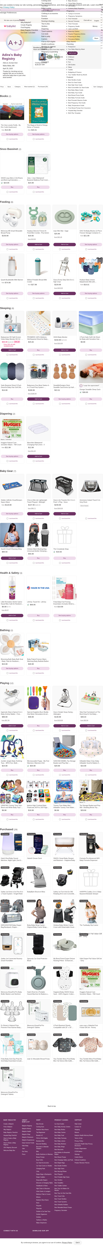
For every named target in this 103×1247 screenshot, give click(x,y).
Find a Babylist (8, 1126)
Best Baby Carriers (60, 1132)
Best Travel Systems (61, 1202)
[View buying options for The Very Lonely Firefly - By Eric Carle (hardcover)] (12, 111)
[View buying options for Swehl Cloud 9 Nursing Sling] (12, 535)
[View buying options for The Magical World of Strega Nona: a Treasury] (38, 111)
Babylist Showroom (27, 1137)
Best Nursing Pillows (61, 1171)
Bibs (37, 1151)
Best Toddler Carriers (61, 1185)
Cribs (37, 1171)
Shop (38, 1120)
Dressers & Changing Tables (44, 1183)
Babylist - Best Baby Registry (10, 26)
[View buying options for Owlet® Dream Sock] (38, 844)
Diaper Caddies (40, 1177)
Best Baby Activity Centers (62, 1126)
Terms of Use (78, 1138)
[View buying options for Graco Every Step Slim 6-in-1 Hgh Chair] (65, 266)
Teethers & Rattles (41, 1220)
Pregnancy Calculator (61, 1210)
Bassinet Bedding (41, 1144)
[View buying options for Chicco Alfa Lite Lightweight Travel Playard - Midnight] (38, 486)
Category (18, 86)
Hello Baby (25, 1145)
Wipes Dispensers (41, 1223)
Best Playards (59, 1174)
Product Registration (81, 1148)
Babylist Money (26, 1128)
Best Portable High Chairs (62, 1177)
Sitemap (77, 1154)
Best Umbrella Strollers (61, 1204)
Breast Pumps (40, 1157)
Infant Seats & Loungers (43, 1191)
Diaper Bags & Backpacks (44, 1174)
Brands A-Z (39, 1135)
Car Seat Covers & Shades (44, 1165)
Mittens (38, 1197)
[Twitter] (23, 1235)
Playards (38, 1205)
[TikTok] (5, 1235)
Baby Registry (10, 1120)
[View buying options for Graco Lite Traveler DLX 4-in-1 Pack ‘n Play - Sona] (65, 486)
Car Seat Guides (59, 1124)
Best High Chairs (59, 1168)
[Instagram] (9, 1235)
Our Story (25, 1151)
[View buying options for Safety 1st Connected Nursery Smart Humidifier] (12, 945)
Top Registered (40, 1132)
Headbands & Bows (42, 1185)
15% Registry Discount (10, 1147)
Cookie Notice (79, 1157)
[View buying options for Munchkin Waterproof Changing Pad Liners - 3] (38, 429)
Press (23, 1154)
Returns (77, 1132)
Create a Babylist (9, 1124)
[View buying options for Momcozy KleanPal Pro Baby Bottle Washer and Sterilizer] (12, 978)
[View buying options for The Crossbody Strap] (65, 535)
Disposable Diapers (41, 1180)
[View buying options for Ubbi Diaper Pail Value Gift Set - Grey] (91, 945)
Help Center (78, 1124)
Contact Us (78, 1126)
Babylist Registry (27, 1125)
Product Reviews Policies (82, 1163)
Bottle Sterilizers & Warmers (44, 1154)
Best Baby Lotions (60, 1141)
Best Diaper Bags (60, 1163)
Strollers (38, 1217)
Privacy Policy (8, 7)
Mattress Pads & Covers (43, 1194)
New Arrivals (39, 1124)
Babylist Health (26, 1131)
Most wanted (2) (29, 86)
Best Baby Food (59, 1135)
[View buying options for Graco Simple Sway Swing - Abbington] (65, 698)
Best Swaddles (59, 1183)
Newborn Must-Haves (42, 1129)
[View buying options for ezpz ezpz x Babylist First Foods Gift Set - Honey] (91, 1011)
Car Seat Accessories (42, 1163)
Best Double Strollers (61, 1165)
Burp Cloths (39, 1160)
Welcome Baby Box (9, 1150)
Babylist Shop (26, 1134)
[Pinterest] (18, 1235)
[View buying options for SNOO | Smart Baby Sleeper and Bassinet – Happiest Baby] (65, 844)
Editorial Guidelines (80, 1160)
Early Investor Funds (28, 1143)
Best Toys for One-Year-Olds (63, 1193)
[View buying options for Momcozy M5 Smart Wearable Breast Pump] (12, 217)
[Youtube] (27, 1235)
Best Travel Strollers (60, 1199)
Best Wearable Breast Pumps (63, 1207)
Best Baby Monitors (60, 1144)
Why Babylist (7, 1129)
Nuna (37, 1203)
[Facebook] (14, 1235)
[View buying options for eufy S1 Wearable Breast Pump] (38, 1045)
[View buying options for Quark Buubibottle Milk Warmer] (12, 266)
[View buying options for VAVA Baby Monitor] (65, 323)
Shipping (77, 1129)
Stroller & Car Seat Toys (43, 1211)
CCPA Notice (78, 1151)
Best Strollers (58, 1180)
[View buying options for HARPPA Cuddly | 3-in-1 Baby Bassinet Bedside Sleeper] (91, 878)
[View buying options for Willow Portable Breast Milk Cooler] (38, 266)
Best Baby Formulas (60, 1138)
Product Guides (61, 1120)
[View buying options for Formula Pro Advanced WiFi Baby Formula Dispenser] (91, 844)
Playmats (39, 1208)
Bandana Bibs (40, 1141)
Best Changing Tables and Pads (64, 1160)
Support (78, 1120)
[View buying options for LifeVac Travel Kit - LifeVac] (38, 588)
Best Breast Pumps (60, 1157)
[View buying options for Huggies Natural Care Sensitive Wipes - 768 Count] (12, 429)
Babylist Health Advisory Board (84, 1135)
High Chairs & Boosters (43, 1188)
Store (9, 87)
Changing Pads (40, 1168)
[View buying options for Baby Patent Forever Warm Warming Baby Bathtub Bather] (38, 645)
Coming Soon (40, 1126)
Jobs (23, 1148)
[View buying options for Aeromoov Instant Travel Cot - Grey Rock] (91, 486)
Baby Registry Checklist (11, 1132)
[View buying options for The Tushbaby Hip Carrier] (91, 911)
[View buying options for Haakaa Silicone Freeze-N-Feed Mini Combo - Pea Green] (38, 217)
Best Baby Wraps (60, 1146)
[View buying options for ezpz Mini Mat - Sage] (65, 217)
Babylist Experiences (28, 1140)
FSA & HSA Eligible (42, 1138)
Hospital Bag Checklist (10, 1135)
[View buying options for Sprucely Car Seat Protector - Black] (38, 945)
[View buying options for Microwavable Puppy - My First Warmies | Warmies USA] (38, 747)
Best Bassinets (59, 1149)
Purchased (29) (43, 86)
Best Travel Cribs (60, 1196)
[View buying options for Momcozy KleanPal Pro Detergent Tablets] (38, 1011)
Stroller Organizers (41, 1214)
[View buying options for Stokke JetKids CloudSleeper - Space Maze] (12, 486)
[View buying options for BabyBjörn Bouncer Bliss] (38, 878)
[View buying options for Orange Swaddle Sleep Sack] (91, 371)
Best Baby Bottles (60, 1129)
